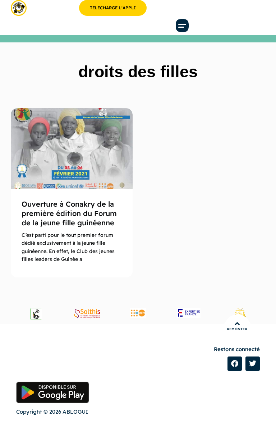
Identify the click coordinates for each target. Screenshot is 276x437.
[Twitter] (252, 363)
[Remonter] (237, 323)
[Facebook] (234, 363)
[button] (182, 25)
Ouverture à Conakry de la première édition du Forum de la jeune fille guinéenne (69, 213)
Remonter (237, 329)
